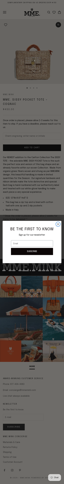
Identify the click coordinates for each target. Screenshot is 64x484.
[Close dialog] (58, 224)
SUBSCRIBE (32, 251)
